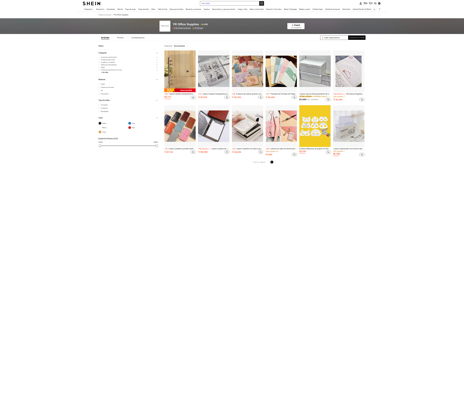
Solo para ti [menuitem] (100, 9)
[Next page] (274, 162)
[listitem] (182, 28)
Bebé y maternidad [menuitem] (257, 9)
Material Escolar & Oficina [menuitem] (362, 9)
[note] (180, 90)
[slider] (100, 145)
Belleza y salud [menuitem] (304, 9)
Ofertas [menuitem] (120, 9)
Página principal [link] (104, 15)
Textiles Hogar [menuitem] (317, 9)
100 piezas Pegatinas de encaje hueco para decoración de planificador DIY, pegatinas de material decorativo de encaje (348, 94)
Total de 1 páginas (259, 162)
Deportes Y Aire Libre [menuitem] (274, 9)
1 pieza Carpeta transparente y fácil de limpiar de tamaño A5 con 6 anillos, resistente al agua (180, 94)
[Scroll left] (377, 9)
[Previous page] (269, 162)
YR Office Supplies (186, 24)
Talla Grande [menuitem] (162, 9)
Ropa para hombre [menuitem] (176, 9)
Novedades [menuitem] (111, 9)
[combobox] (176, 46)
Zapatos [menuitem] (207, 9)
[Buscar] (261, 3)
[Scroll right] (380, 9)
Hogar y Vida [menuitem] (242, 9)
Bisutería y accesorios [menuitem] (193, 9)
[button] (375, 3)
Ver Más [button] (105, 72)
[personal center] (360, 3)
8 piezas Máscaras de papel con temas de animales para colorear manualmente (315, 149)
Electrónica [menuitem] (346, 9)
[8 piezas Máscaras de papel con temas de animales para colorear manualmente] (315, 126)
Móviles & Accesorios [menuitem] (332, 9)
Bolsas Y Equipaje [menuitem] (290, 9)
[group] (128, 57)
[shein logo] (91, 3)
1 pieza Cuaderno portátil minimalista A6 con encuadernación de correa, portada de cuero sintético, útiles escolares (180, 149)
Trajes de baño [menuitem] (143, 9)
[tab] (105, 37)
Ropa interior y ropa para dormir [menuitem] (223, 9)
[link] (365, 3)
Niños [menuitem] (153, 9)
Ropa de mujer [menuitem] (130, 9)
